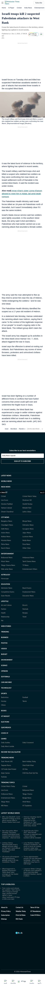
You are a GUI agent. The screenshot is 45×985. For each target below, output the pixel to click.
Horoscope (5, 568)
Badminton (5, 686)
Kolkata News (5, 526)
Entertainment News (8, 787)
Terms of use (34, 897)
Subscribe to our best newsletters (22, 442)
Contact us (19, 897)
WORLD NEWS (6, 470)
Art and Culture (6, 594)
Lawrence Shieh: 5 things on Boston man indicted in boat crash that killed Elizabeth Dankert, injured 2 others (33, 861)
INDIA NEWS (5, 476)
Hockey (3, 690)
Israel (6, 429)
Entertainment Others (29, 558)
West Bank (13, 429)
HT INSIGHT (5, 705)
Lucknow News (27, 526)
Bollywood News (6, 547)
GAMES (3, 728)
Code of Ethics (35, 904)
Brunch (24, 594)
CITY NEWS (5, 506)
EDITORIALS (5, 666)
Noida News (26, 530)
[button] (2, 2)
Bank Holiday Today (29, 751)
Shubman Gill (26, 489)
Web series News (7, 558)
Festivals (25, 598)
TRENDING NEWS (7, 747)
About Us (4, 897)
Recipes (25, 602)
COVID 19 (4, 722)
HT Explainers (27, 795)
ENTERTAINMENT (7, 543)
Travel (24, 606)
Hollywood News (28, 547)
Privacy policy (6, 900)
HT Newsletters (35, 900)
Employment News (28, 581)
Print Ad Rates (20, 904)
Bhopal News (26, 510)
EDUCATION (5, 573)
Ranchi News (5, 537)
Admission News (6, 577)
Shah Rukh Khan (28, 754)
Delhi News (5, 518)
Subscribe (38, 3)
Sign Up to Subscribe (22, 452)
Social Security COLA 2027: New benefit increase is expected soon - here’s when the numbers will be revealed (33, 823)
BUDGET (4, 643)
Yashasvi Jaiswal (6, 497)
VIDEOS (4, 638)
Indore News (5, 522)
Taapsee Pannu (6, 754)
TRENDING (5, 621)
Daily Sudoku (5, 732)
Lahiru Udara (26, 501)
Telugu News (5, 791)
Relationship (5, 606)
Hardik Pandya (27, 493)
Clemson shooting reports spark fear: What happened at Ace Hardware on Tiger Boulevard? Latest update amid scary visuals (32, 810)
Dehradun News (28, 514)
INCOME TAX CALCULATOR (10, 741)
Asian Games (5, 762)
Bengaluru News (6, 510)
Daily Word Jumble (7, 736)
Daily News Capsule (8, 447)
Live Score (4, 489)
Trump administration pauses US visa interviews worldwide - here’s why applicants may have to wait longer (33, 849)
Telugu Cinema (27, 783)
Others (3, 694)
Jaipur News (26, 522)
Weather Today (21, 900)
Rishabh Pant (26, 497)
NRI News (4, 795)
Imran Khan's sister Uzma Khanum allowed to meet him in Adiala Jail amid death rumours (22, 194)
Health (3, 602)
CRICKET (4, 482)
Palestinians (22, 429)
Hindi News (26, 791)
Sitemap (4, 908)
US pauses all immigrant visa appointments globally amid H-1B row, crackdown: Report (10, 848)
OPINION (4, 660)
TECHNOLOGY (6, 677)
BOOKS (3, 700)
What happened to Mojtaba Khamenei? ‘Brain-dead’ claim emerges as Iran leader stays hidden (10, 861)
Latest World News (10, 802)
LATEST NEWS (6, 465)
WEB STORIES (6, 615)
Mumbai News (6, 530)
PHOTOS (4, 632)
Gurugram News (28, 518)
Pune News (26, 533)
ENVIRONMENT (6, 649)
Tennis (24, 690)
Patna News (5, 533)
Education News (28, 585)
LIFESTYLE (4, 590)
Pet (2, 610)
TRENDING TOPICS (8, 772)
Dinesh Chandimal (7, 501)
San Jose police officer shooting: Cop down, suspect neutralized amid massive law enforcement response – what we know (11, 823)
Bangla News (26, 787)
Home (4, 8)
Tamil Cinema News (29, 551)
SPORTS (4, 683)
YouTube (4, 766)
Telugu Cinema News (8, 554)
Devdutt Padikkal (7, 493)
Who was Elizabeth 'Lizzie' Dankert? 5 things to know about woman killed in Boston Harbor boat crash (11, 808)
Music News (5, 551)
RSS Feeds (19, 908)
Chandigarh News (7, 514)
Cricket (19, 8)
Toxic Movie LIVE (7, 751)
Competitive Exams (7, 581)
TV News (25, 554)
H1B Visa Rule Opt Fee (30, 762)
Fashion (3, 598)
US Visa (25, 758)
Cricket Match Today (29, 485)
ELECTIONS (5, 711)
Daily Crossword (28, 732)
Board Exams (26, 577)
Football (25, 686)
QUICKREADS (6, 717)
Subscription (5, 904)
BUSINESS (4, 627)
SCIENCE (4, 655)
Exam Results (5, 585)
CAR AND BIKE (6, 671)
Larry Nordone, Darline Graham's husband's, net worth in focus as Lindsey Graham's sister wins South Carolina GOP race (32, 835)
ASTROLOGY (5, 564)
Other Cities (26, 537)
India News (28, 8)
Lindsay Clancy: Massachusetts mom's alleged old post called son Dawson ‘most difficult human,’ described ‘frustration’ (11, 836)
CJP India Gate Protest (8, 758)
